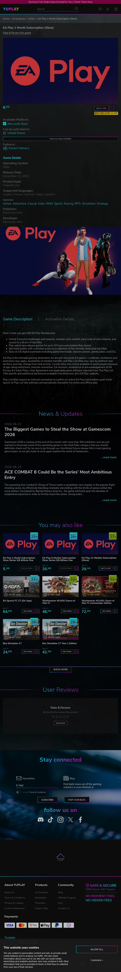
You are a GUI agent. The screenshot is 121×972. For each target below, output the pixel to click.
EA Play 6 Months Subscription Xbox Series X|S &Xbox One (59, 559)
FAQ (60, 903)
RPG (78, 204)
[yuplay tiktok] (51, 820)
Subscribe (47, 799)
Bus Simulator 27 (12, 643)
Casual (32, 204)
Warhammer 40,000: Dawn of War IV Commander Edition (98, 602)
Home (6, 18)
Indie (41, 204)
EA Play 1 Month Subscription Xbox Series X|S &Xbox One (19, 559)
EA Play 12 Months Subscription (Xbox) (99, 559)
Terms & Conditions (37, 792)
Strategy (102, 204)
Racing (68, 204)
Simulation (88, 204)
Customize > (97, 960)
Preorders (40, 903)
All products (18, 18)
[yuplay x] (70, 820)
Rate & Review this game (17, 32)
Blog (60, 892)
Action (31, 18)
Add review (60, 723)
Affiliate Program (67, 897)
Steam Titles (41, 908)
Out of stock (26, 568)
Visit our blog (76, 799)
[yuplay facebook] (80, 820)
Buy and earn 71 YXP (106, 113)
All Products (41, 892)
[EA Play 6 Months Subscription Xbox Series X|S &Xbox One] (60, 544)
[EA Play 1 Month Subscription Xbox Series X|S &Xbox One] (21, 544)
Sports (58, 204)
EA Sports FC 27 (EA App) (17, 600)
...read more (109, 457)
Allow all (97, 949)
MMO (49, 204)
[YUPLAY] (11, 9)
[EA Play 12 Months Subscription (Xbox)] (100, 544)
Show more (60, 669)
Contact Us (64, 908)
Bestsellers (41, 897)
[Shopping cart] (107, 9)
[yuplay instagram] (60, 820)
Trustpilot (9, 937)
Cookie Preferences (14, 908)
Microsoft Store (18, 124)
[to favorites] (111, 108)
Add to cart (101, 108)
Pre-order (28, 611)
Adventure (19, 204)
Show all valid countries (60, 139)
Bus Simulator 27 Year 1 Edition (59, 643)
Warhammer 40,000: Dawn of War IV (58, 602)
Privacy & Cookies (13, 903)
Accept (34, 792)
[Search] (76, 8)
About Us (9, 892)
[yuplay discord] (41, 820)
